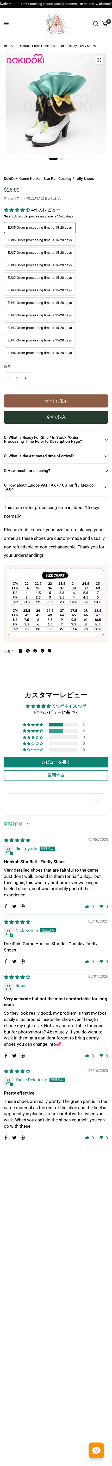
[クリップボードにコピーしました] (50, 651)
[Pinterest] (35, 651)
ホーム (8, 46)
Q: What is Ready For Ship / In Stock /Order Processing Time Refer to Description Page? (43, 439)
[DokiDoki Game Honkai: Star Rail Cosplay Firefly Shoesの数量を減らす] (8, 378)
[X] (28, 651)
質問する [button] (56, 775)
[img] (17, 840)
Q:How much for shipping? (27, 470)
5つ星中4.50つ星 (69, 706)
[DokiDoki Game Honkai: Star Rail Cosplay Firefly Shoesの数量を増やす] (25, 378)
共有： (9, 651)
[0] (104, 23)
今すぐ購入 (56, 417)
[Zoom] (99, 60)
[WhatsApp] (42, 651)
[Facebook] (20, 651)
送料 (35, 198)
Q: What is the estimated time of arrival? (39, 456)
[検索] (95, 23)
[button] (17, 209)
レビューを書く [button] (56, 762)
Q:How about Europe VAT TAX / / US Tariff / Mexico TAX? (49, 487)
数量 (7, 367)
